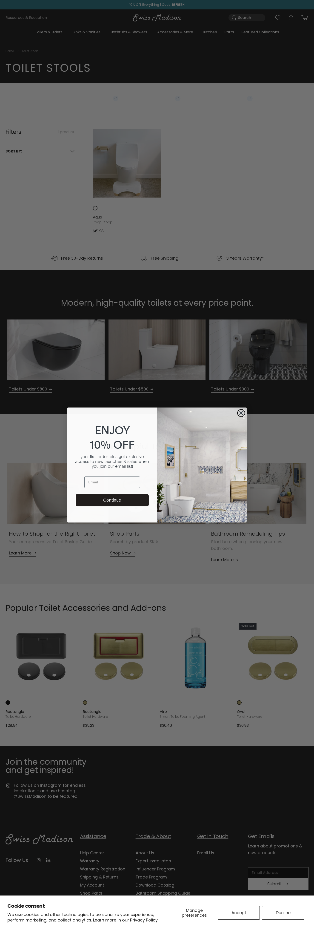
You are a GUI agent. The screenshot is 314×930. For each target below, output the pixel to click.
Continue (112, 500)
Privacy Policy (144, 920)
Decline (283, 913)
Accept (238, 913)
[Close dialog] (241, 413)
